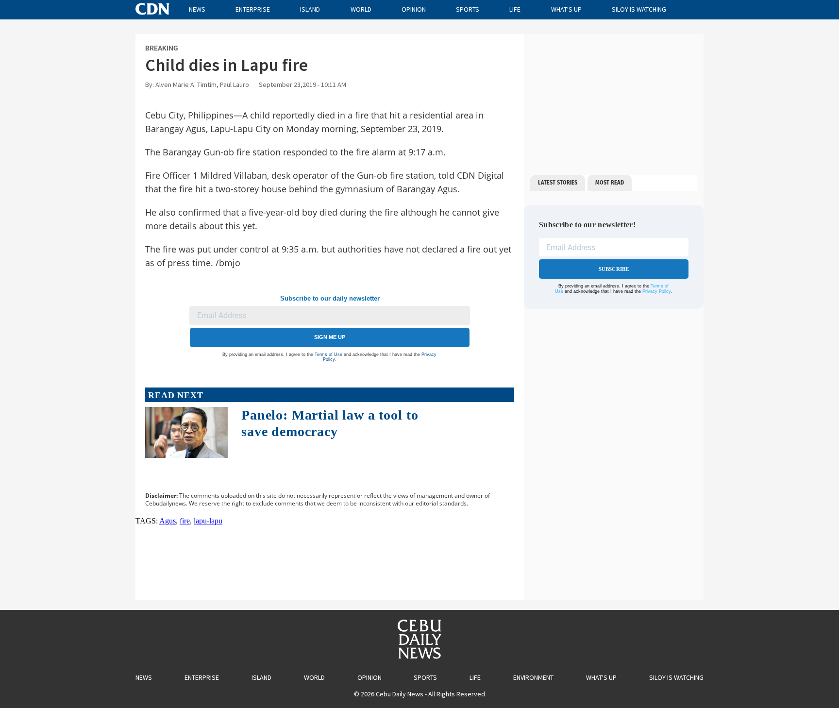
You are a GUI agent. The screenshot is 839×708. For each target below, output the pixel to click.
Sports (467, 9)
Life (514, 9)
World (361, 9)
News (197, 9)
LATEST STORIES (557, 182)
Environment (533, 677)
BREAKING (161, 48)
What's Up (566, 9)
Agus (167, 521)
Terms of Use (328, 354)
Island (310, 9)
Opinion (414, 9)
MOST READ (609, 182)
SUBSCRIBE (614, 269)
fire (185, 521)
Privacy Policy (656, 291)
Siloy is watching (639, 9)
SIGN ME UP (329, 337)
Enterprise (252, 9)
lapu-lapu (208, 521)
